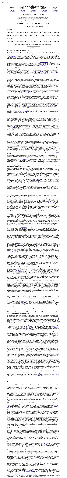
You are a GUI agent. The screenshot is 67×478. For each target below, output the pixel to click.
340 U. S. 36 (54, 72)
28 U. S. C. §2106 (22, 350)
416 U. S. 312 (29, 329)
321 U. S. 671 (16, 474)
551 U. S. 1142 (37, 375)
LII (3, 1)
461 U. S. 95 (54, 149)
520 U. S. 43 (34, 445)
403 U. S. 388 (14, 224)
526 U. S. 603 (13, 251)
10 (7, 451)
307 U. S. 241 (23, 159)
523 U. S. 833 (19, 244)
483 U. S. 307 (48, 202)
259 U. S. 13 (55, 327)
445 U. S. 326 (34, 156)
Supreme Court (6, 2)
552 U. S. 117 (54, 374)
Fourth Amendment (11, 56)
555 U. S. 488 (19, 143)
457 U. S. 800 (53, 228)
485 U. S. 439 (35, 236)
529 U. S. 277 (39, 180)
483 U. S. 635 (23, 227)
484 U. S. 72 (44, 458)
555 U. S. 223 (36, 253)
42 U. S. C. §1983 (38, 55)
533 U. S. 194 (25, 258)
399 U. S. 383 (29, 197)
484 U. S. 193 (55, 367)
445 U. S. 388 (23, 145)
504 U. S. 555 (51, 147)
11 (7, 467)
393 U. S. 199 (29, 327)
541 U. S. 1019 (36, 199)
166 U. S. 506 (20, 301)
